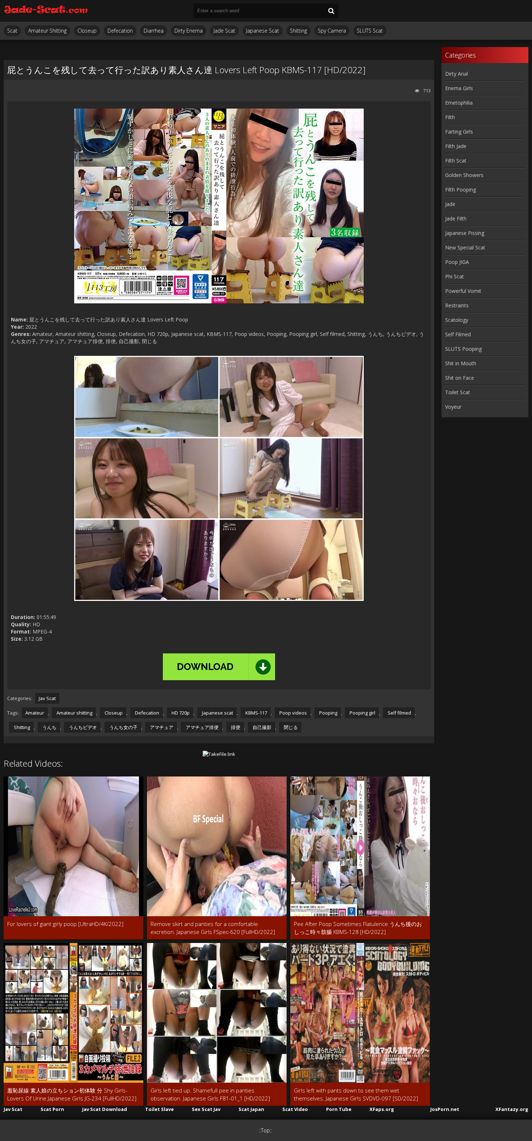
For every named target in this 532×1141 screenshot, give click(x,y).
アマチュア (161, 727)
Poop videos (292, 713)
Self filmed (399, 713)
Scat (12, 30)
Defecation (120, 30)
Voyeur (453, 406)
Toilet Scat (457, 392)
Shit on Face (459, 377)
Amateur (34, 713)
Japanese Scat (262, 30)
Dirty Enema (188, 30)
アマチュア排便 (202, 727)
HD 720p (180, 713)
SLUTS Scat (370, 30)
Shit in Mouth (460, 363)
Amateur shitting (73, 713)
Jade (450, 204)
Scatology (456, 319)
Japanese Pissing (464, 233)
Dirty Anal (456, 73)
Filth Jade (455, 146)
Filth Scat (455, 160)
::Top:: (265, 1130)
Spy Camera (332, 30)
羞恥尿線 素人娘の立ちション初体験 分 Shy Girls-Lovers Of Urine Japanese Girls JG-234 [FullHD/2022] (71, 1094)
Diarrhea (154, 30)
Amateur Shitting (47, 30)
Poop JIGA (457, 261)
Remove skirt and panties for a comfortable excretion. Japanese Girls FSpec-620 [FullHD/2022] (213, 927)
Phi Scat (454, 276)
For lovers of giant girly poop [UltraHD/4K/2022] (65, 923)
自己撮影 (261, 727)
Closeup (87, 30)
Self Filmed (458, 334)
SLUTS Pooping (463, 348)
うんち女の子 (123, 727)
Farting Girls (459, 131)
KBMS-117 (255, 713)
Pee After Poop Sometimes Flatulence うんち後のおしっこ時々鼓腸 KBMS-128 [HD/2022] (358, 927)
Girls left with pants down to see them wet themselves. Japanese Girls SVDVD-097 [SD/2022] (356, 1094)
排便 (235, 727)
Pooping (327, 713)
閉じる (290, 727)
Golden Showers (464, 175)
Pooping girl (362, 713)
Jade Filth (455, 218)
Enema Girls (459, 88)
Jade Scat (224, 30)
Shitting (298, 30)
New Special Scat (465, 247)
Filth (450, 117)
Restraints (457, 305)
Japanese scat (217, 713)
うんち (48, 727)
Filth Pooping (460, 189)
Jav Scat (47, 698)
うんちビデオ (82, 727)
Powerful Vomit (463, 290)
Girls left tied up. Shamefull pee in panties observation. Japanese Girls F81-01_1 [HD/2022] (210, 1094)
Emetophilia (459, 102)
